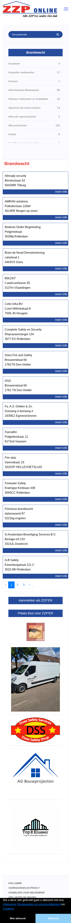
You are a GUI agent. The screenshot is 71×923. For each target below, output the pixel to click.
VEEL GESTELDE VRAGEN (22, 897)
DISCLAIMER (15, 883)
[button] (15, 909)
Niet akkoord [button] (18, 918)
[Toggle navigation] (66, 9)
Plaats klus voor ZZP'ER (35, 613)
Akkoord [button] (53, 918)
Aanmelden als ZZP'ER (35, 600)
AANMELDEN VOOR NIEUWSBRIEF (26, 892)
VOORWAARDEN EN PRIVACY (24, 888)
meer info (61, 191)
